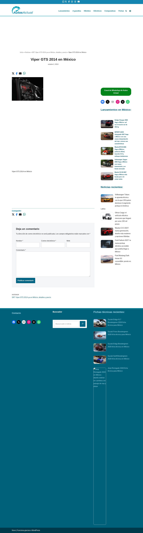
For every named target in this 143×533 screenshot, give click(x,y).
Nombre (19, 241)
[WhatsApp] (128, 102)
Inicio (21, 52)
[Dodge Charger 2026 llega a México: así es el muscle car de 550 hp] (107, 124)
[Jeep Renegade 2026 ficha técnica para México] (99, 446)
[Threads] (123, 102)
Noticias (27, 52)
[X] (108, 102)
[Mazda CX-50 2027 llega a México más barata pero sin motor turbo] (107, 176)
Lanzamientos (64, 11)
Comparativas (110, 11)
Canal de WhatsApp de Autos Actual (116, 91)
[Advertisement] (71, 31)
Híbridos (87, 11)
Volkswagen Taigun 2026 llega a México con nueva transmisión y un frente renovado (121, 164)
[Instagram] (118, 102)
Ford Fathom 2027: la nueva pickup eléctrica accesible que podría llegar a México (123, 246)
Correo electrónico (48, 241)
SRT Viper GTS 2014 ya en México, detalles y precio (49, 52)
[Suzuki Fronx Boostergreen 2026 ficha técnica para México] (99, 335)
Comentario (21, 250)
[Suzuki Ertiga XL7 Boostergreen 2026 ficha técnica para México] (99, 323)
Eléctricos (98, 11)
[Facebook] (102, 102)
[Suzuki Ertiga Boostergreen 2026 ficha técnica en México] (99, 347)
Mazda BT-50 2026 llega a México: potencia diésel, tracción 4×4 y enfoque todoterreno (121, 151)
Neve (14, 530)
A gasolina (77, 11)
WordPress (36, 530)
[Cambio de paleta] (130, 11)
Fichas (121, 11)
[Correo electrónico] (113, 102)
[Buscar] (126, 11)
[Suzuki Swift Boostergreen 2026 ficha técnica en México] (99, 360)
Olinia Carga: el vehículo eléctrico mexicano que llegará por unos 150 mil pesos (123, 218)
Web (68, 241)
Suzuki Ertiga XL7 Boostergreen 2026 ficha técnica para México (117, 322)
